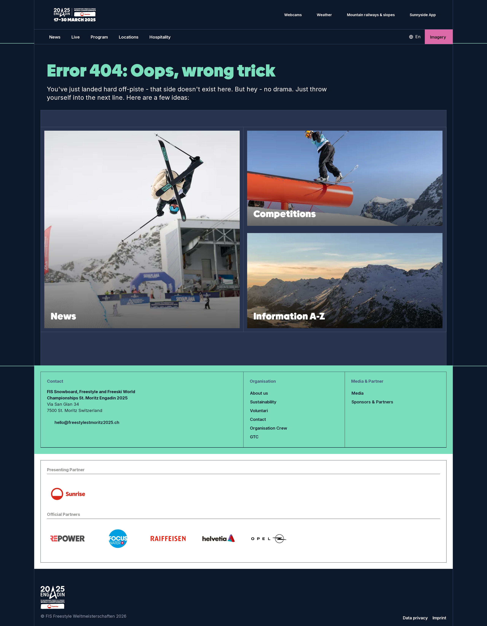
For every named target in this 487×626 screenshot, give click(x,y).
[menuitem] (55, 36)
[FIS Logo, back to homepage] (75, 14)
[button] (75, 36)
